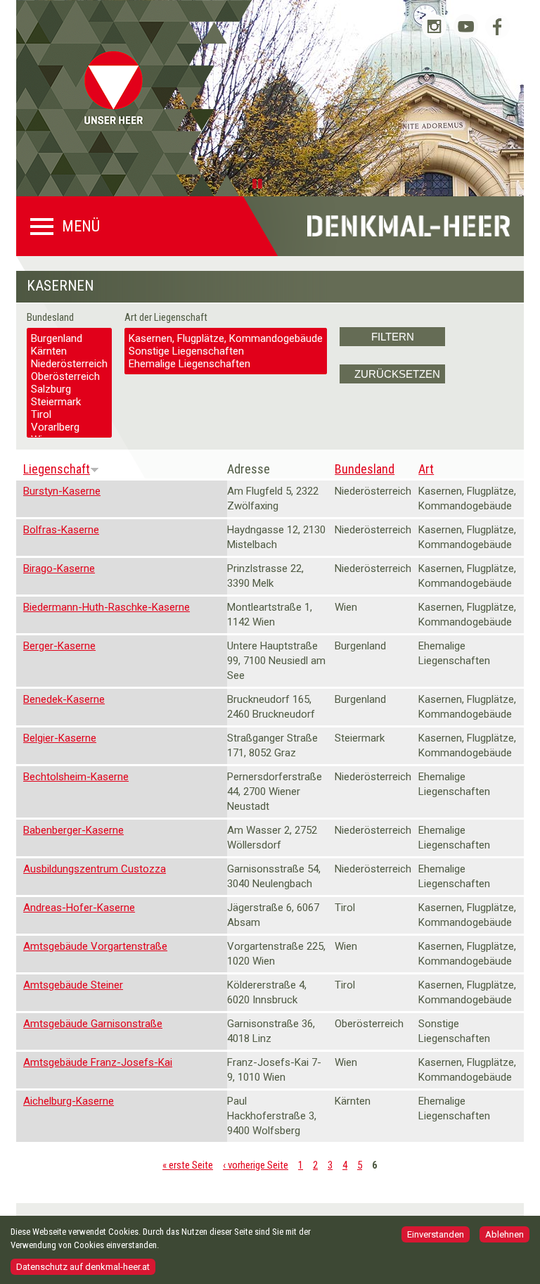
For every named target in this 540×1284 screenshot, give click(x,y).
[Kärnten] (69, 351)
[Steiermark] (69, 401)
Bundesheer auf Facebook (497, 26)
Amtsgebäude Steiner (73, 985)
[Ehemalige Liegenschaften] (226, 363)
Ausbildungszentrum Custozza (94, 869)
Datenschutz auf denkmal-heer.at (83, 1266)
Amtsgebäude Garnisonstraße (92, 1023)
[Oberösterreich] (69, 376)
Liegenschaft (56, 469)
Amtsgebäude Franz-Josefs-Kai (97, 1062)
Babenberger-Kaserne (73, 830)
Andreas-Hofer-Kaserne (79, 907)
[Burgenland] (69, 338)
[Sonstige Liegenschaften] (226, 351)
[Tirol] (69, 414)
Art (426, 469)
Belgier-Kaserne (59, 738)
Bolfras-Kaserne (61, 529)
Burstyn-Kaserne (62, 491)
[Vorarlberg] (69, 427)
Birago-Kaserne (59, 568)
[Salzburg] (69, 389)
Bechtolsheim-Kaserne (76, 776)
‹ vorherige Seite (255, 1165)
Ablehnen (504, 1234)
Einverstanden (435, 1234)
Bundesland (50, 317)
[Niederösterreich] (69, 363)
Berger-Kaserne (59, 646)
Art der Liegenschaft (165, 317)
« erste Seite (187, 1165)
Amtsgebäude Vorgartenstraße (95, 946)
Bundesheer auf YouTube (466, 26)
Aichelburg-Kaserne (68, 1101)
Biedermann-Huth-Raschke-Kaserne (106, 607)
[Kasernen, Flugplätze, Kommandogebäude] (226, 338)
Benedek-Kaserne (64, 699)
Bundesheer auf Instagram (434, 26)
